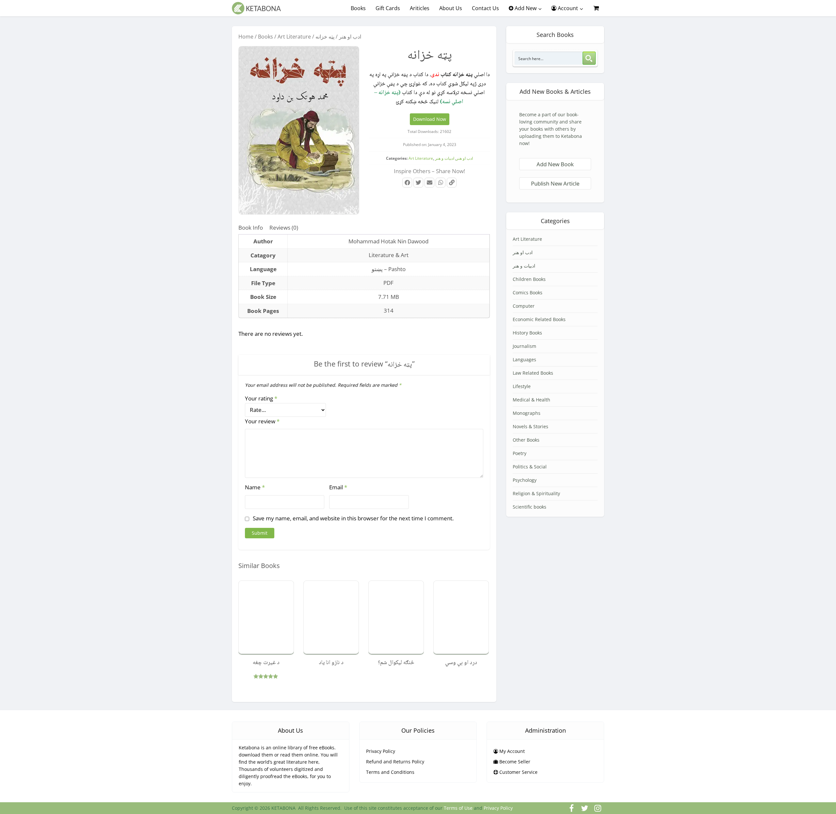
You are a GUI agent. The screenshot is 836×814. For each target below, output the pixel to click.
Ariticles (419, 8)
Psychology (525, 480)
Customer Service (518, 772)
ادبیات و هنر (444, 158)
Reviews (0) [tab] (283, 227)
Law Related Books (533, 373)
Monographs (526, 413)
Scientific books (529, 507)
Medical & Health (531, 400)
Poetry (519, 453)
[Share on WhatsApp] (440, 182)
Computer (524, 306)
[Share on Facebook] (407, 182)
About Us (450, 8)
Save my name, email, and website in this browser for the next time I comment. (353, 518)
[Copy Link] (452, 182)
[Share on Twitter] (418, 182)
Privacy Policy (380, 751)
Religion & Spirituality (536, 493)
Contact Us (485, 8)
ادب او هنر (350, 36)
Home (245, 36)
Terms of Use (458, 808)
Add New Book (555, 164)
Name (255, 487)
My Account (511, 751)
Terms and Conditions (390, 772)
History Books (527, 333)
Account (567, 8)
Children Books (529, 279)
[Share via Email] (429, 182)
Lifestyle (522, 386)
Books (358, 8)
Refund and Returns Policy (395, 761)
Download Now (429, 119)
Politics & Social (530, 467)
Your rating (261, 398)
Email (338, 487)
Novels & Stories (530, 426)
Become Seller (514, 761)
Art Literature (294, 36)
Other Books (526, 440)
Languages (524, 359)
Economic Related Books (539, 319)
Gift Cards (388, 8)
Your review (262, 421)
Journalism (524, 346)
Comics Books (527, 292)
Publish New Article (555, 183)
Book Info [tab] (250, 227)
